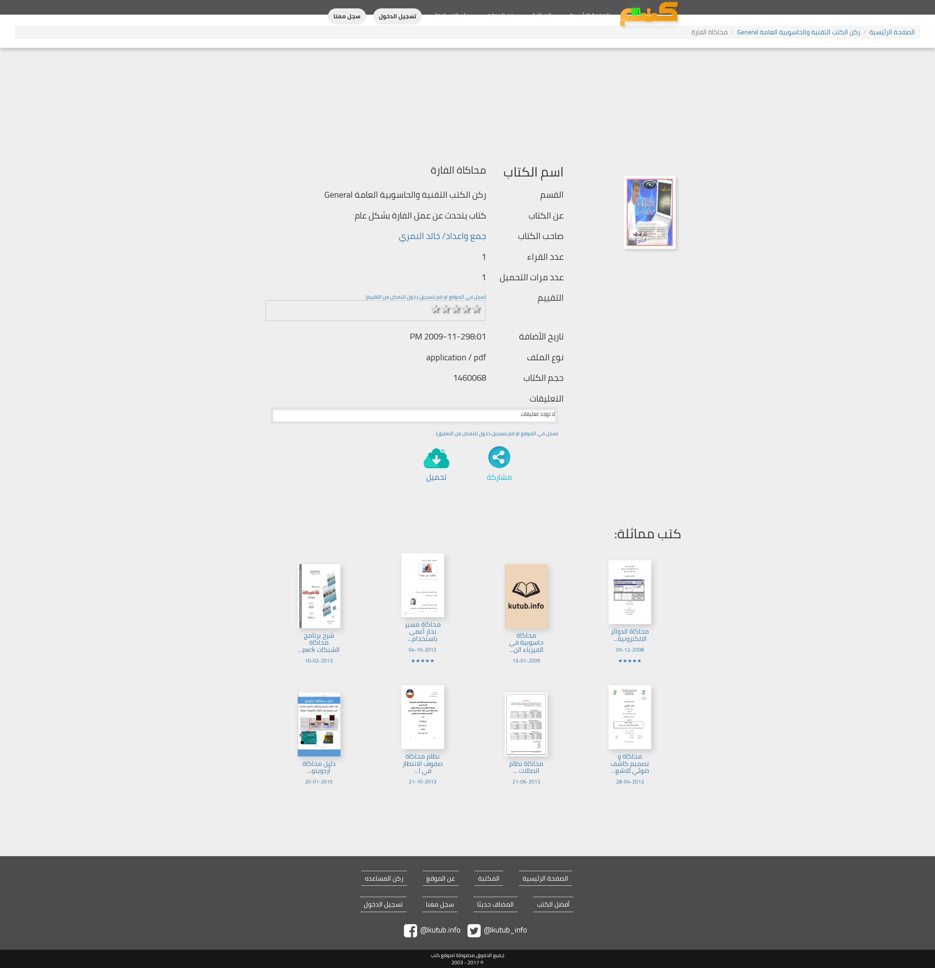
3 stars (456, 309)
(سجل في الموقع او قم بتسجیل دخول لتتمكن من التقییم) (426, 296)
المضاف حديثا (495, 904)
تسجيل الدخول (397, 16)
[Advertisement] (467, 103)
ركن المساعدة (452, 15)
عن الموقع (501, 15)
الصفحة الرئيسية (589, 15)
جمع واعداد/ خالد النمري (442, 236)
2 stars (446, 309)
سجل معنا (346, 16)
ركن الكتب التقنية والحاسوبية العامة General (798, 32)
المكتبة (541, 15)
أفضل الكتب (553, 904)
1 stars (436, 309)
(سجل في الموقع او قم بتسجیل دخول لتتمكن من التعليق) (497, 433)
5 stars (477, 309)
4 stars (466, 309)
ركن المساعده (384, 878)
